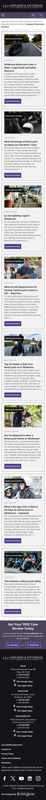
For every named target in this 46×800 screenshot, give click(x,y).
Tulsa (23, 666)
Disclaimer (6, 762)
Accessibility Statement (11, 745)
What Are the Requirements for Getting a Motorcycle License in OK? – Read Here (21, 290)
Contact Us (6, 749)
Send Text (34, 645)
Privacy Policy (7, 754)
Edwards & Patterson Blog (12, 24)
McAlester (23, 691)
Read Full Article (12, 101)
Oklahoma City (23, 716)
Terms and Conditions (11, 758)
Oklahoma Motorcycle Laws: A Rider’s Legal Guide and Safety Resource (20, 67)
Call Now (14, 645)
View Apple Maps (24, 685)
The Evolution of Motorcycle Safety (22, 581)
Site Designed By (9, 794)
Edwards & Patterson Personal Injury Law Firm (21, 21)
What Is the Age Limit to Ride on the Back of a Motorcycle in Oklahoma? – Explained (21, 510)
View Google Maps (24, 681)
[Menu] (3, 15)
